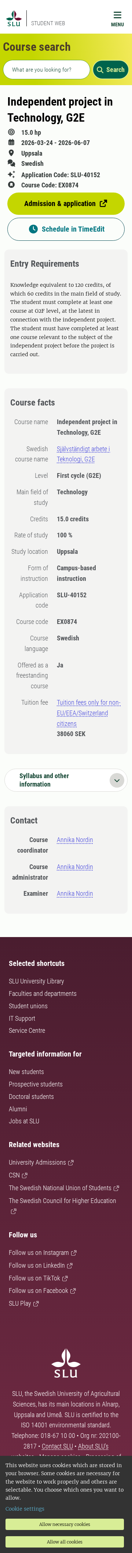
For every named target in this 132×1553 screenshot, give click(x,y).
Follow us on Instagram (39, 1252)
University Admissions (37, 1162)
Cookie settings (25, 1509)
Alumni (18, 1109)
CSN (14, 1175)
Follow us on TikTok (34, 1278)
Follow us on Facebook (38, 1290)
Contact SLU (57, 1446)
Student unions (28, 1006)
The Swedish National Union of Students (60, 1188)
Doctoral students (31, 1096)
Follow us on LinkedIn (37, 1265)
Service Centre (27, 1030)
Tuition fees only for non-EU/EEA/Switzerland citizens (89, 713)
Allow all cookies (64, 1542)
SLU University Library (36, 981)
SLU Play (20, 1303)
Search (115, 69)
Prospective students (36, 1084)
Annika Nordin (75, 840)
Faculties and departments (43, 993)
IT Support (22, 1018)
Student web (48, 23)
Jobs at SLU (24, 1121)
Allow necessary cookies (64, 1524)
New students (26, 1072)
